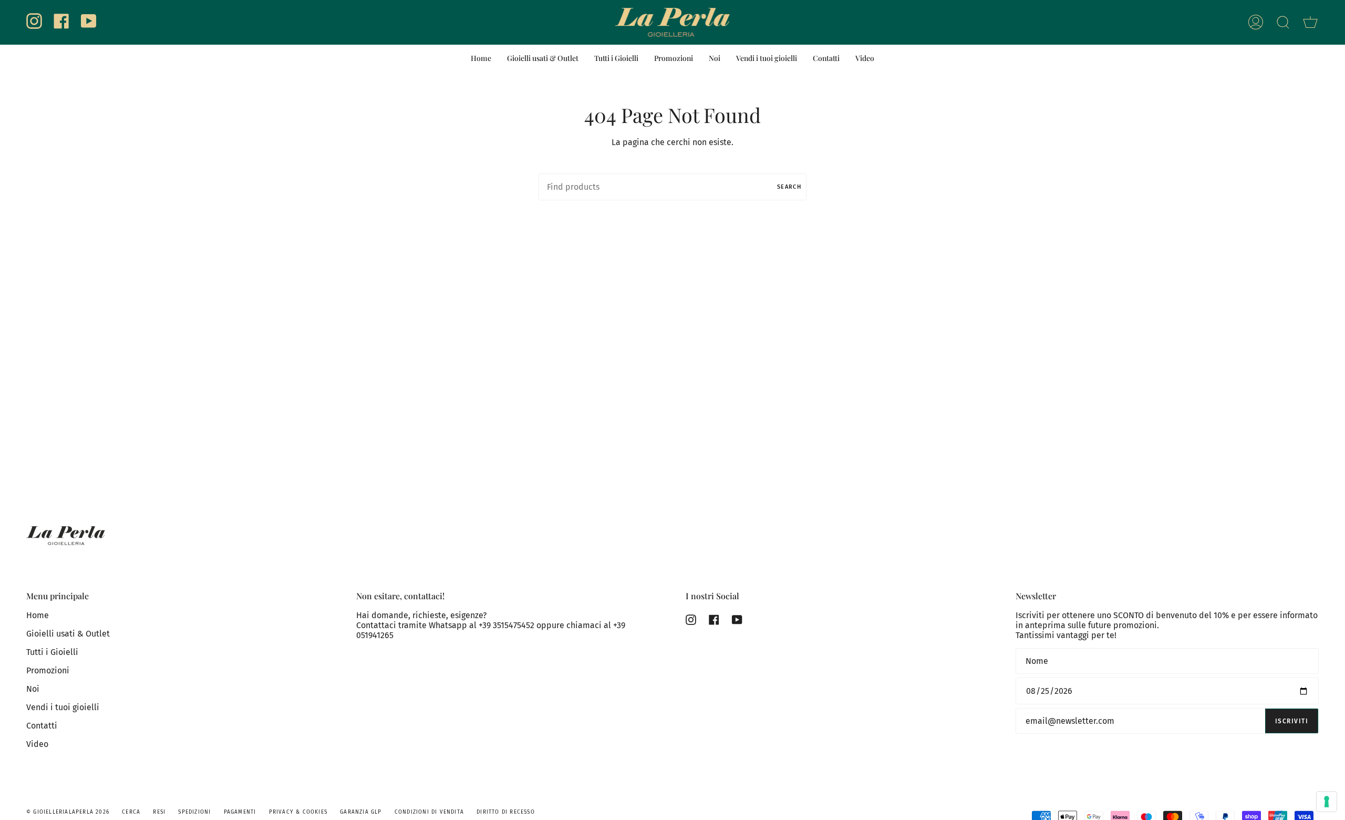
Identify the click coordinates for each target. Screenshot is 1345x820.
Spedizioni (194, 812)
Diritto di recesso (506, 812)
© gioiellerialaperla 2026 (67, 812)
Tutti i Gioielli (52, 652)
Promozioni (47, 670)
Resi (159, 812)
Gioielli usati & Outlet (68, 634)
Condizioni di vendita (429, 812)
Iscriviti (1291, 721)
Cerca (131, 812)
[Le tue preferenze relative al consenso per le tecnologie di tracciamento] (1327, 802)
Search (789, 186)
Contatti (41, 726)
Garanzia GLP (360, 812)
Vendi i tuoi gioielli (62, 707)
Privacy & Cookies (298, 812)
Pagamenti (240, 812)
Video (37, 744)
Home (37, 615)
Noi (32, 689)
